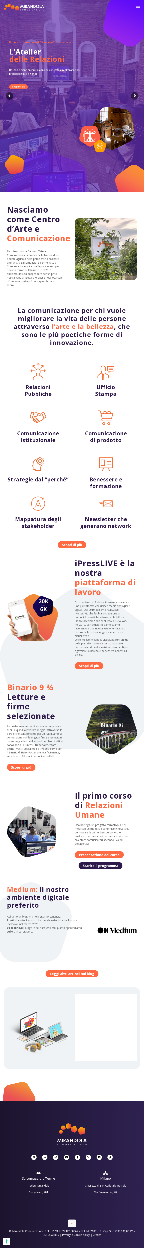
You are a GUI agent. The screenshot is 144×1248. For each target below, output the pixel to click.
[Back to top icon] (72, 1223)
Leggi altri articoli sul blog (72, 973)
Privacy (66, 1235)
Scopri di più (18, 86)
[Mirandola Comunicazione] (24, 10)
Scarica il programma (100, 865)
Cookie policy (82, 1235)
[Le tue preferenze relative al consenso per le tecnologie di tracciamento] (6, 1241)
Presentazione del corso (99, 855)
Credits (97, 1235)
